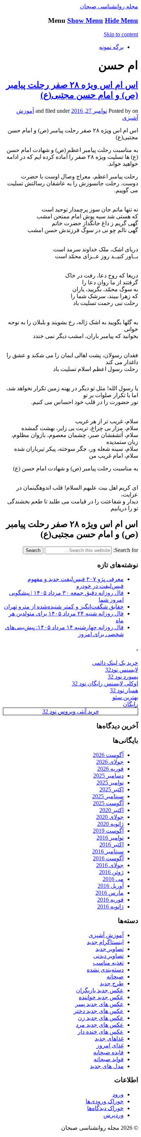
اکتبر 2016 (111, 844)
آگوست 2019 (108, 831)
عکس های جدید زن (101, 1018)
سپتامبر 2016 (108, 851)
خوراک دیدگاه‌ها (105, 1108)
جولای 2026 (110, 762)
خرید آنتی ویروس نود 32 (70, 711)
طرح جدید (112, 983)
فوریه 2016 (110, 900)
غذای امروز (110, 1045)
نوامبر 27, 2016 (89, 111)
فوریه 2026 (110, 769)
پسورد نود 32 (123, 676)
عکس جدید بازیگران (100, 990)
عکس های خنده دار (101, 1032)
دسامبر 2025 (108, 776)
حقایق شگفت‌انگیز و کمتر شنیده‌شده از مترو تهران (64, 606)
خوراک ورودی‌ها (105, 1101)
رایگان (130, 704)
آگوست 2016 (108, 858)
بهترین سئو (125, 697)
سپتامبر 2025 (108, 796)
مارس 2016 (109, 893)
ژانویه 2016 (110, 906)
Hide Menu (121, 20)
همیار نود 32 (124, 690)
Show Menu (85, 20)
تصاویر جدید (109, 949)
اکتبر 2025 (111, 789)
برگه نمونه (111, 47)
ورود (118, 1094)
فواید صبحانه (109, 1059)
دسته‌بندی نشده (105, 970)
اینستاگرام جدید (105, 942)
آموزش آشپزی (106, 935)
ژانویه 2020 (110, 824)
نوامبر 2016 (110, 838)
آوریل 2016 (111, 886)
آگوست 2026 (108, 755)
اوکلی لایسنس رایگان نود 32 (105, 683)
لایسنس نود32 (121, 670)
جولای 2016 (110, 865)
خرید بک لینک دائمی (115, 663)
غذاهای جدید (109, 1038)
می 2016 (113, 879)
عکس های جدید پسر (99, 1004)
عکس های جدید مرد (100, 1025)
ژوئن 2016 (111, 872)
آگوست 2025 (108, 803)
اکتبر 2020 (111, 810)
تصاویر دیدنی (108, 956)
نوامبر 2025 (110, 782)
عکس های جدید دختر (99, 1011)
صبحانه (115, 976)
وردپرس (113, 1115)
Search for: (125, 550)
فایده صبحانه (108, 1052)
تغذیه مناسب (108, 963)
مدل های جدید (107, 1066)
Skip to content (121, 34)
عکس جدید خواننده (101, 997)
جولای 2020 (110, 817)
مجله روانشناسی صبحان (109, 6)
